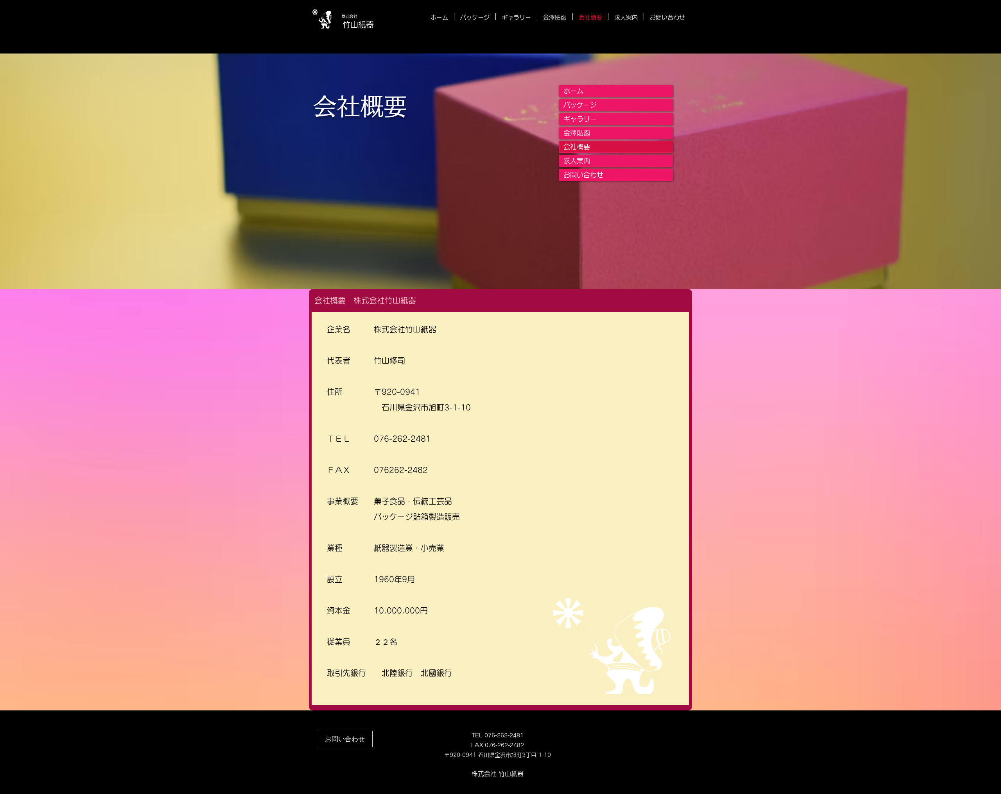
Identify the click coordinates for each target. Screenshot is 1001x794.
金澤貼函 (576, 133)
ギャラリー (580, 119)
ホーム (573, 90)
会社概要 (576, 146)
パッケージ (580, 105)
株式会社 (349, 16)
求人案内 (576, 160)
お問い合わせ (583, 174)
